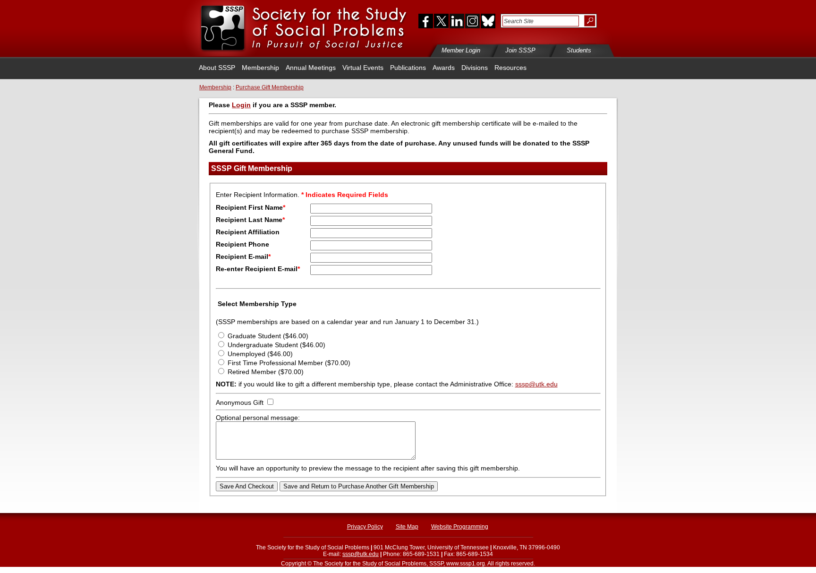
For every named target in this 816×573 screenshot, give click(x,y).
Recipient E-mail (243, 256)
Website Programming (459, 526)
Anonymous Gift (240, 402)
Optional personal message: (258, 417)
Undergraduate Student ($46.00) (276, 345)
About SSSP (217, 67)
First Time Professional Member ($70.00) (289, 363)
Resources (510, 67)
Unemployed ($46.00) (260, 354)
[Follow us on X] (441, 20)
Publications (408, 67)
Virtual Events (362, 67)
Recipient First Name (250, 207)
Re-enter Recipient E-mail (258, 269)
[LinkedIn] (457, 20)
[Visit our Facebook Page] (423, 20)
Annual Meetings (311, 67)
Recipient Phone (242, 244)
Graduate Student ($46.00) (268, 336)
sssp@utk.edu (536, 384)
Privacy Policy (365, 526)
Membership (260, 67)
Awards (444, 67)
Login (241, 105)
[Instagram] (472, 20)
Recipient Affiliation (248, 232)
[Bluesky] (487, 20)
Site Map (407, 526)
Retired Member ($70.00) (266, 372)
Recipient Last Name (250, 219)
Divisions (474, 67)
